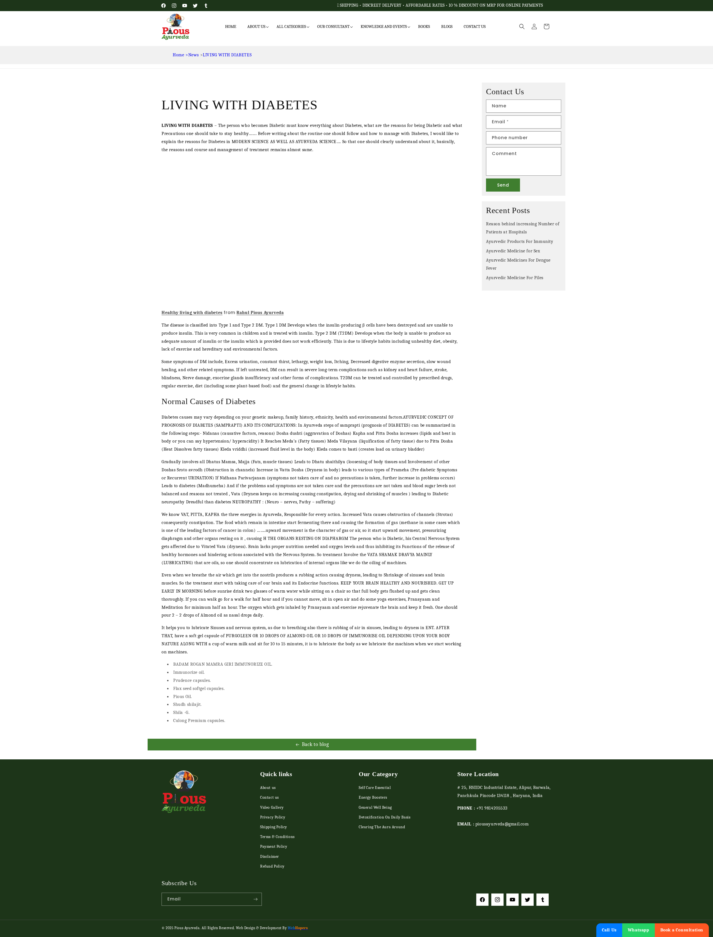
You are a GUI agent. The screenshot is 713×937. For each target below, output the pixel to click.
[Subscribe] (255, 899)
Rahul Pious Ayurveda (260, 312)
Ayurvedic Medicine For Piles (514, 277)
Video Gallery (272, 807)
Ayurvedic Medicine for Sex (513, 250)
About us (268, 787)
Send (503, 185)
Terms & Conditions (277, 836)
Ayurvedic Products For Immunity (519, 241)
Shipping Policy (273, 827)
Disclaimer (269, 856)
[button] (256, 27)
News (193, 54)
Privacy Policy (272, 817)
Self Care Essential (375, 787)
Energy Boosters (373, 797)
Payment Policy (273, 846)
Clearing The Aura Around (382, 827)
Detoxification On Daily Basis (384, 817)
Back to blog (315, 744)
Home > (180, 54)
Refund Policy (272, 866)
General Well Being (375, 807)
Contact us (269, 797)
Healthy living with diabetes (192, 312)
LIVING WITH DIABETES (227, 54)
